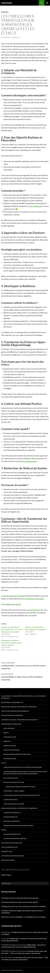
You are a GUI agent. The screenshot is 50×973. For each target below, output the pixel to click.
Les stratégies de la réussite (11, 604)
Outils (3, 763)
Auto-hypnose (8, 728)
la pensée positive (30, 461)
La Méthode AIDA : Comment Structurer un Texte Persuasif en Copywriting (23, 665)
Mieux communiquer (11, 750)
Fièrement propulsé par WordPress (12, 970)
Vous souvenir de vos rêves (13, 804)
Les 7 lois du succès (10, 778)
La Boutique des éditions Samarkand (15, 711)
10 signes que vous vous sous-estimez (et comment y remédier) (23, 906)
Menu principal (47, 3)
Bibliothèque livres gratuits (12, 702)
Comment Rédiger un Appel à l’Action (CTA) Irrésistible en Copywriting (22, 677)
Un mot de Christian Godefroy (15, 838)
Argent (6, 733)
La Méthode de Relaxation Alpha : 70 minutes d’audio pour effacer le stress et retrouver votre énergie (25, 773)
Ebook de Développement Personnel (17, 754)
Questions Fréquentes (12, 834)
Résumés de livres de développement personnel (19, 707)
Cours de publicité (10, 817)
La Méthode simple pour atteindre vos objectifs (21, 795)
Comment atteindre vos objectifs (13, 596)
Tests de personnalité (9, 847)
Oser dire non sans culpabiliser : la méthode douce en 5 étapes (23, 917)
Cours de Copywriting (12, 812)
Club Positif (6, 3)
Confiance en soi (9, 737)
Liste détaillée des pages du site (12, 856)
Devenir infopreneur (11, 821)
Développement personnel (11, 724)
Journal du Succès (33, 610)
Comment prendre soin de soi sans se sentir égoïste (19, 902)
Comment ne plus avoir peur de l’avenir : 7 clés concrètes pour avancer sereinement (24, 952)
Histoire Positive (9, 758)
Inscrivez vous (6, 851)
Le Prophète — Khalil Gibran (13, 791)
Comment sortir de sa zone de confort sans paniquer (20, 898)
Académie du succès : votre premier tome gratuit (19, 720)
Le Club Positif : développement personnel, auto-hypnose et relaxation (23, 697)
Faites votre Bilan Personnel (12, 715)
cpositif (17, 37)
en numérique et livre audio (33, 598)
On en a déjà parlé (34, 206)
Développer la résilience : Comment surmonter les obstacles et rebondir (11, 642)
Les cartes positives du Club (11, 843)
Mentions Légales (7, 860)
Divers (3, 830)
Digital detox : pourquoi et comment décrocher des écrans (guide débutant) (23, 946)
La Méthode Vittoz (10, 799)
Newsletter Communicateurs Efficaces (18, 825)
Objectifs (4, 12)
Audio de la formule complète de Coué (20, 787)
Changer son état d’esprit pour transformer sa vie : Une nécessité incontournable (11, 629)
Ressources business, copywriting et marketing (19, 808)
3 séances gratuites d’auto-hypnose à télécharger (22, 767)
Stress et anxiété (9, 746)
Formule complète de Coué (13, 782)
